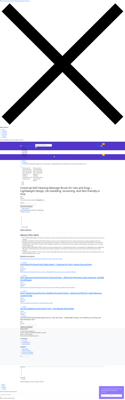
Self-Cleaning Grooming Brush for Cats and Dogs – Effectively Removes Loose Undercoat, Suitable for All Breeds (62, 278)
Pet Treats (4, 132)
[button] (103, 145)
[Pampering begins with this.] (15, 0)
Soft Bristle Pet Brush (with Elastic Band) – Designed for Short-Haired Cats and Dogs (56, 264)
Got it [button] (111, 395)
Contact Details (26, 342)
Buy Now (30, 206)
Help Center (25, 349)
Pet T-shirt (4, 134)
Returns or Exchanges (27, 353)
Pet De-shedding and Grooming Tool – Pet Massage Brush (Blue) (47, 308)
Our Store (24, 341)
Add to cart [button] (23, 268)
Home (3, 129)
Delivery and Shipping (27, 352)
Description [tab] (25, 227)
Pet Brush (4, 131)
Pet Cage (4, 135)
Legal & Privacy (26, 344)
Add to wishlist (25, 208)
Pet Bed (4, 137)
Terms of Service (26, 350)
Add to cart (23, 206)
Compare (24, 262)
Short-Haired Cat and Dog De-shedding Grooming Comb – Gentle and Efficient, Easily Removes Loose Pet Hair (61, 294)
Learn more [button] (103, 392)
